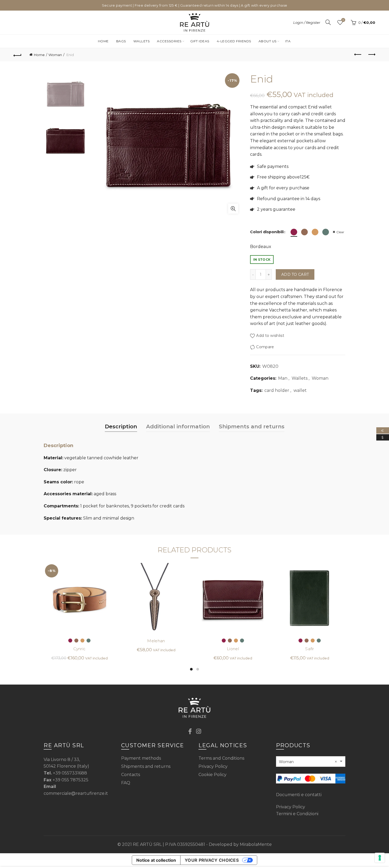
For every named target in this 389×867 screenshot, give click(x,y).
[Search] (328, 22)
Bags (121, 41)
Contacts (130, 774)
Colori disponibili (267, 232)
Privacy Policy (213, 766)
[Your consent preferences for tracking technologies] (380, 858)
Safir (309, 648)
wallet (300, 390)
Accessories (169, 41)
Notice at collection (156, 860)
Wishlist (343, 20)
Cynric (79, 648)
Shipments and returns (251, 426)
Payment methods (141, 758)
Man (282, 378)
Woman (55, 55)
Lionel (233, 648)
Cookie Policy (212, 774)
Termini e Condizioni (297, 813)
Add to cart (295, 274)
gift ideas (199, 41)
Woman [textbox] (308, 762)
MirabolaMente (256, 844)
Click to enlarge (233, 209)
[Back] (17, 54)
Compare (265, 347)
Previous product (358, 54)
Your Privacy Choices (212, 860)
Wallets (141, 41)
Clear (340, 232)
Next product (371, 54)
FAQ (125, 782)
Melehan (156, 641)
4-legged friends (234, 41)
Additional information (178, 426)
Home (103, 41)
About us (268, 41)
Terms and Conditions (221, 758)
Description (121, 426)
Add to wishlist (270, 335)
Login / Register (306, 22)
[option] (65, 96)
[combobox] (311, 761)
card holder (276, 390)
